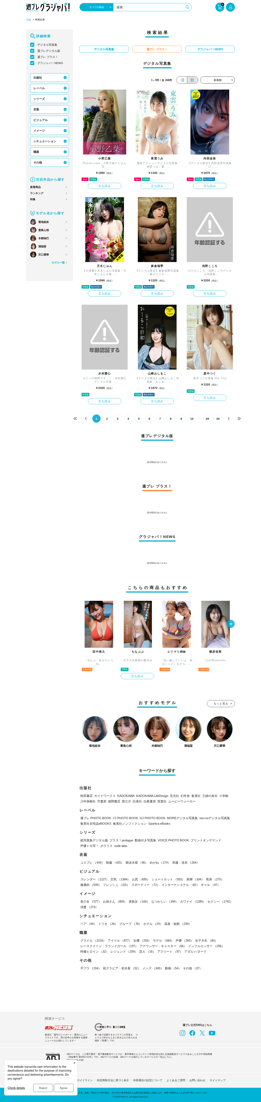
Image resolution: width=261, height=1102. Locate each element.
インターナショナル (180, 884)
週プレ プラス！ (47, 57)
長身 (215, 879)
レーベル (39, 88)
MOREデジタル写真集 (182, 818)
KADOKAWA (126, 796)
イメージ (39, 130)
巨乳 (120, 879)
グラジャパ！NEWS (50, 63)
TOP (28, 20)
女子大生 (206, 940)
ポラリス (106, 846)
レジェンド (124, 951)
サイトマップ (218, 1080)
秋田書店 (86, 796)
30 (218, 418)
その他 (37, 162)
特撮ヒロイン (94, 951)
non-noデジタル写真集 (214, 818)
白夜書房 (150, 801)
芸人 (147, 951)
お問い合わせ (197, 1080)
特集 (32, 199)
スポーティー (145, 884)
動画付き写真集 (145, 840)
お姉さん (115, 901)
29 (207, 418)
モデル (163, 940)
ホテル (153, 923)
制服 (115, 862)
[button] (230, 624)
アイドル (120, 940)
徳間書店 (114, 801)
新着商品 (35, 187)
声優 (185, 940)
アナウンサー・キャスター (163, 946)
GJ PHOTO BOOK (152, 818)
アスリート (170, 951)
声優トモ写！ (89, 846)
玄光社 (174, 796)
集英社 (196, 796)
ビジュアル (40, 120)
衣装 (36, 109)
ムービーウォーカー (182, 801)
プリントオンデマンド (206, 840)
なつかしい (164, 901)
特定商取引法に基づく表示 (113, 1080)
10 (192, 418)
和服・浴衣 (185, 862)
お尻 (141, 879)
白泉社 (137, 801)
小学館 (223, 796)
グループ (130, 923)
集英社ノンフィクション (130, 823)
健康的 (90, 884)
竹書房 (101, 801)
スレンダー (94, 879)
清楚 (89, 907)
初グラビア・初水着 (122, 968)
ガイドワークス (105, 796)
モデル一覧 (58, 262)
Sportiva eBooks (159, 823)
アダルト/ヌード (195, 951)
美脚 (195, 879)
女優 (142, 940)
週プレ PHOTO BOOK (95, 818)
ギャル (210, 884)
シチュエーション (44, 141)
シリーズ (39, 98)
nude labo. (121, 846)
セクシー (220, 901)
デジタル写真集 (47, 44)
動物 (173, 968)
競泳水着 (137, 862)
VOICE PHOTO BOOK (173, 840)
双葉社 (162, 801)
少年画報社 (88, 801)
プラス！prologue (121, 840)
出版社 (37, 77)
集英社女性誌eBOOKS (95, 823)
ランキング (36, 193)
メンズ (152, 968)
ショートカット (168, 879)
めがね (160, 862)
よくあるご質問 (176, 1080)
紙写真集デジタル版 (94, 840)
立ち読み (104, 186)
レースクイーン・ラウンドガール (109, 946)
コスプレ (92, 862)
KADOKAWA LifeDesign (152, 796)
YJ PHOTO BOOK (125, 818)
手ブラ (90, 968)
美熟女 (139, 901)
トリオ (108, 923)
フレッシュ (116, 884)
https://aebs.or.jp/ (75, 1060)
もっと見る (221, 703)
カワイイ (193, 901)
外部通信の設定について (147, 1080)
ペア (88, 923)
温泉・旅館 (177, 923)
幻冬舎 (185, 796)
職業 (36, 151)
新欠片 (126, 801)
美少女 (90, 901)
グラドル (93, 940)
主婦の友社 (210, 796)
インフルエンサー (206, 946)
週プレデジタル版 (48, 50)
